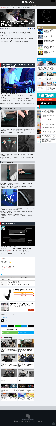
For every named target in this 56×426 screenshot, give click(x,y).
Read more (31, 309)
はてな (23, 326)
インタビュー (45, 5)
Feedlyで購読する (6, 332)
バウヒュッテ (4, 317)
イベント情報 (28, 5)
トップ (9, 5)
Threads (31, 325)
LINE (17, 325)
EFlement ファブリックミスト (29, 402)
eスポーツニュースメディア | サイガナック (28, 419)
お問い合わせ (15, 407)
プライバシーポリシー (27, 407)
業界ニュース (15, 5)
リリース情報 (21, 5)
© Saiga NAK (28, 423)
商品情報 (34, 5)
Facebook (4, 325)
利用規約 (20, 407)
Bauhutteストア (10, 250)
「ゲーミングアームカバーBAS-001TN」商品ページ (16, 255)
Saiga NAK (28, 2)
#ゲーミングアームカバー (6, 267)
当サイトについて (9, 407)
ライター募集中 (35, 407)
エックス (10, 325)
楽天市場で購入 (23, 295)
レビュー (39, 5)
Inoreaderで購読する (24, 332)
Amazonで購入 (23, 293)
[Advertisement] (17, 53)
